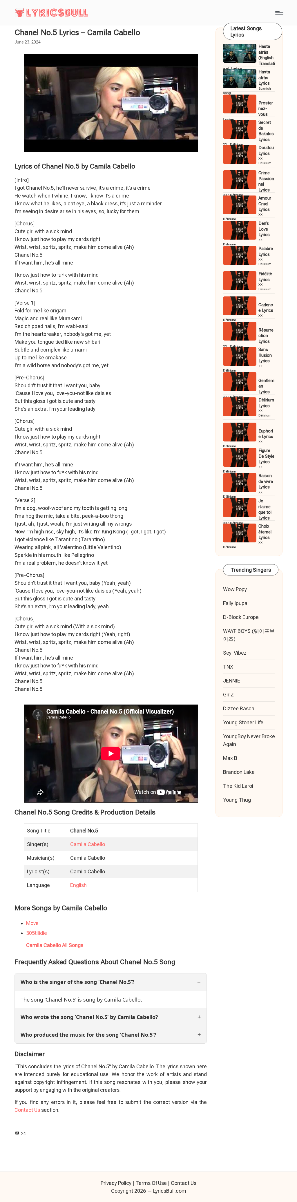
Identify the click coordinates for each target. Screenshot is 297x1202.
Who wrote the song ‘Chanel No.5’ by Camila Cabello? (89, 1016)
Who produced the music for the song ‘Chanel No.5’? (88, 1034)
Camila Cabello (87, 844)
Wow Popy (235, 589)
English (78, 885)
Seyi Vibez (235, 653)
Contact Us (27, 1110)
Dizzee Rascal (239, 708)
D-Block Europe (241, 617)
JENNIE (231, 681)
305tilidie (36, 933)
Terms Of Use (151, 1183)
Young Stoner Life (243, 722)
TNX (228, 667)
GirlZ (228, 694)
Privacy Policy (116, 1183)
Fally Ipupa (235, 603)
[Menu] (278, 13)
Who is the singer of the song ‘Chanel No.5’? (78, 981)
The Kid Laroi (238, 786)
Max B (230, 758)
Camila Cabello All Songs (54, 945)
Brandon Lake (239, 772)
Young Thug (237, 800)
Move (32, 923)
